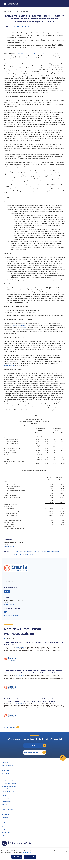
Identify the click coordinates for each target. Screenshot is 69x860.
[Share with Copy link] (25, 26)
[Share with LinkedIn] (10, 26)
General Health (45, 551)
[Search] (59, 3)
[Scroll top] (63, 758)
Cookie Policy (27, 852)
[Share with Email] (21, 26)
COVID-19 (36, 551)
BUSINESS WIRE (23, 54)
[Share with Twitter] (14, 26)
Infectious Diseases (26, 551)
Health (16, 551)
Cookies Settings (16, 856)
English (7, 591)
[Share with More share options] (29, 26)
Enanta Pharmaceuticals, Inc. (38, 54)
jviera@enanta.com (9, 546)
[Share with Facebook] (18, 26)
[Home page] (11, 4)
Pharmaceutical (19, 554)
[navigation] (63, 3)
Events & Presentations (19, 325)
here (25, 327)
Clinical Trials (55, 551)
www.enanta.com (9, 365)
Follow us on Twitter (12, 615)
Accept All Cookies (30, 856)
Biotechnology (29, 554)
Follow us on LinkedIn (13, 612)
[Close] (66, 851)
